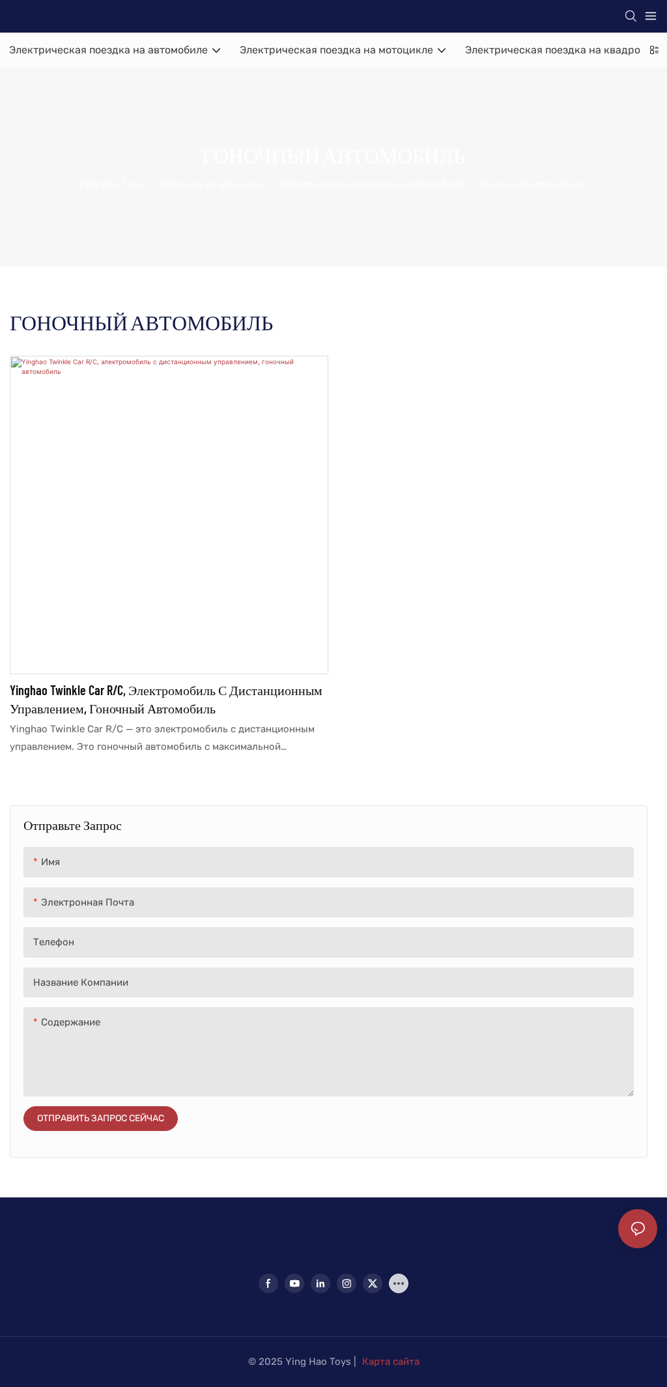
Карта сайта (390, 1361)
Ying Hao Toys (110, 184)
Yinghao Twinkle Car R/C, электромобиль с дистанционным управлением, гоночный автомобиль (166, 699)
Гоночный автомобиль (534, 184)
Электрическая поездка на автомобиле (371, 184)
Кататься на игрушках (211, 184)
